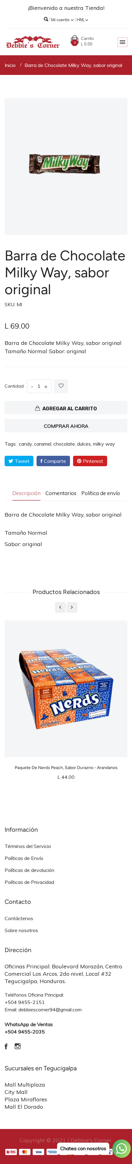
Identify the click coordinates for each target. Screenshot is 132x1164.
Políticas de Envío (24, 858)
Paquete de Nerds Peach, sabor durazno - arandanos (66, 767)
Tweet (22, 461)
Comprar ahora (66, 426)
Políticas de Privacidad (29, 882)
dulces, (84, 444)
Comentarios (60, 493)
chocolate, (64, 444)
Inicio (10, 65)
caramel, (43, 444)
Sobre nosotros (21, 930)
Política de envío (100, 493)
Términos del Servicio (28, 846)
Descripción (26, 493)
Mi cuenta (60, 19)
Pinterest (93, 461)
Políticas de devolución (29, 870)
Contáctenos (19, 918)
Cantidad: (15, 386)
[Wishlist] (61, 386)
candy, (26, 444)
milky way (104, 444)
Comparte (55, 461)
